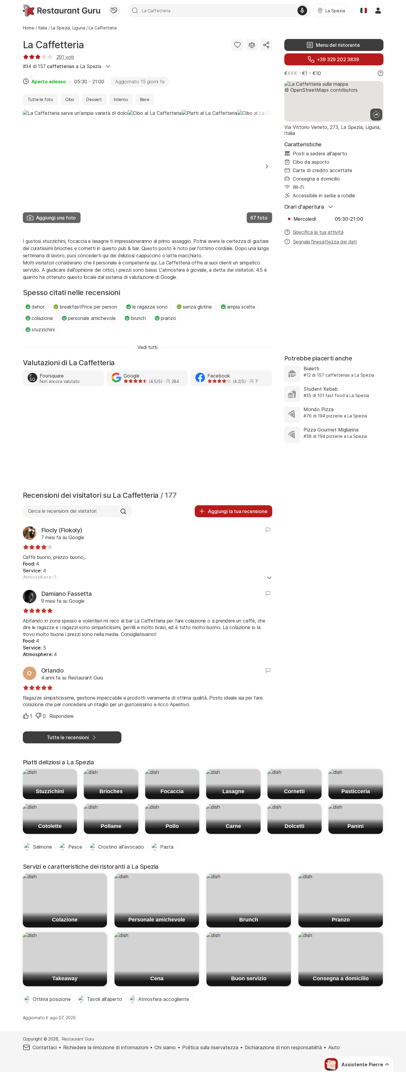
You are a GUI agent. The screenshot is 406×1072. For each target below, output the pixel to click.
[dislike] (38, 716)
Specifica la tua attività (318, 232)
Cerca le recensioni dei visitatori (62, 511)
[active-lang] (363, 10)
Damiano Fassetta (66, 593)
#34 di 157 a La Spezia (62, 66)
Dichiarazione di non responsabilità (283, 1047)
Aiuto (334, 1047)
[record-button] (302, 10)
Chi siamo (165, 1047)
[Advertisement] (147, 440)
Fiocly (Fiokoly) (61, 530)
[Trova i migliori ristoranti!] (61, 10)
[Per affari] (114, 10)
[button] (267, 166)
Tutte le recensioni (68, 737)
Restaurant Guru (78, 1038)
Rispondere (61, 716)
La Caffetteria (53, 45)
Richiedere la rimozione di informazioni (105, 1047)
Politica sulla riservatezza (210, 1047)
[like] (26, 716)
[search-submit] (135, 10)
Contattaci (44, 1047)
